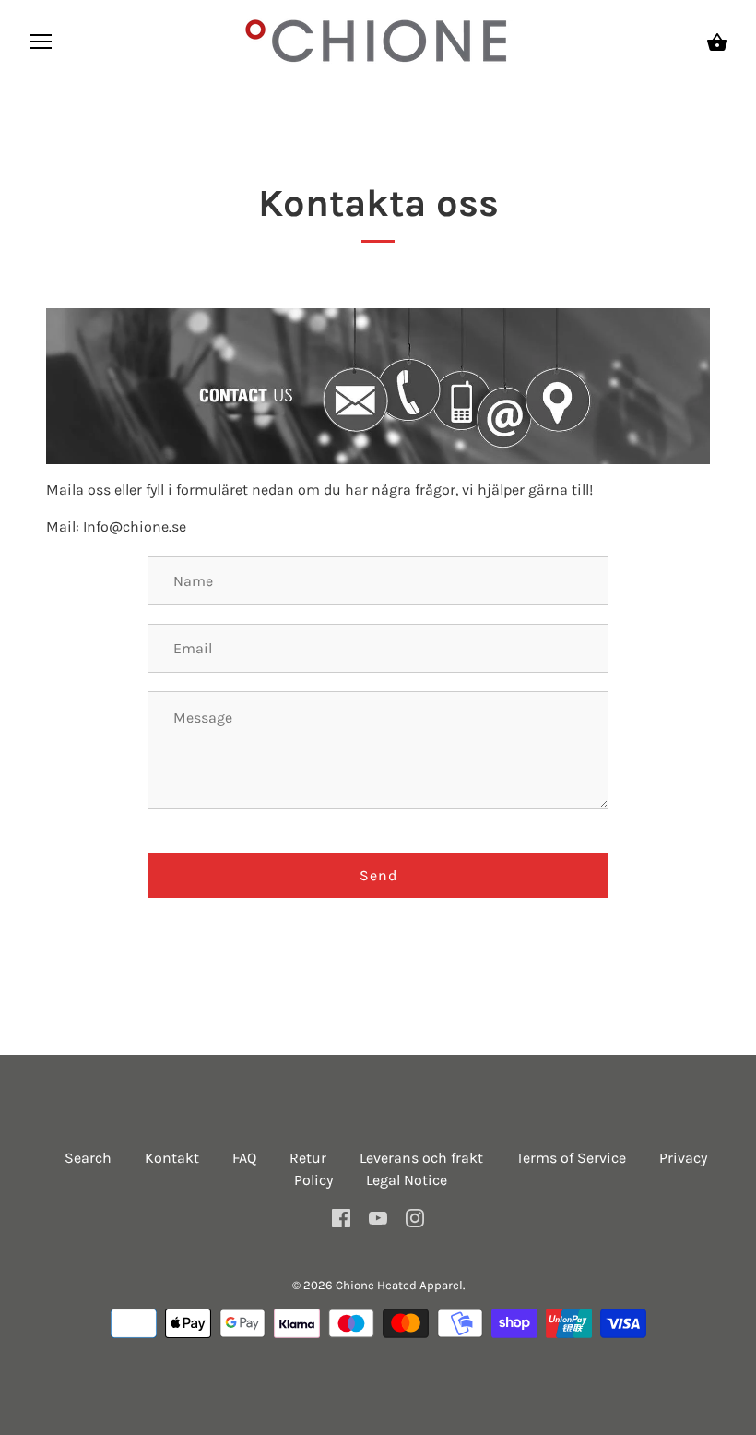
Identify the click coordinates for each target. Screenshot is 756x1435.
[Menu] (41, 46)
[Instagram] (415, 1217)
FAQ (244, 1157)
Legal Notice (406, 1180)
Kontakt (172, 1157)
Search (88, 1157)
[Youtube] (378, 1217)
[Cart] (717, 42)
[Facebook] (341, 1217)
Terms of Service (571, 1157)
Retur (307, 1157)
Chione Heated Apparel (399, 1285)
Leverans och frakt (421, 1157)
